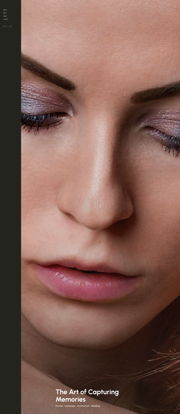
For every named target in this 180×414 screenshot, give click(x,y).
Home (5, 10)
